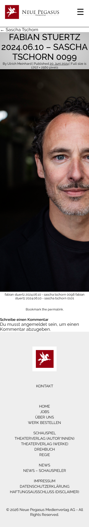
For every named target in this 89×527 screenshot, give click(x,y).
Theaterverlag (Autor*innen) (44, 438)
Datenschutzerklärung (44, 486)
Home (44, 406)
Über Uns (44, 417)
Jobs (44, 412)
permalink (55, 309)
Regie (44, 455)
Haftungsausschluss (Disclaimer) (44, 492)
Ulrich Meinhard (19, 64)
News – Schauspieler (44, 470)
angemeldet (34, 324)
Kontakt (44, 386)
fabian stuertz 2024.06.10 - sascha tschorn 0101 (50, 296)
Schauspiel (44, 433)
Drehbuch (44, 449)
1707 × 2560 (39, 67)
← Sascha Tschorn (19, 29)
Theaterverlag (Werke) (44, 444)
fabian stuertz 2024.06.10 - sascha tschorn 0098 (40, 294)
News (44, 465)
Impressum (44, 481)
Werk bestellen (44, 422)
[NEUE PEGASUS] (44, 359)
